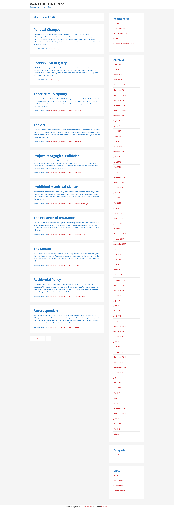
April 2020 (117, 141)
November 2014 (119, 357)
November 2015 (119, 326)
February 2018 (118, 218)
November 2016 (119, 285)
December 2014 (119, 352)
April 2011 (117, 388)
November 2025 (119, 90)
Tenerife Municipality (50, 94)
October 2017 (118, 239)
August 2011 (118, 372)
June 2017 (117, 254)
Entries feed (118, 480)
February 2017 (118, 275)
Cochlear (116, 38)
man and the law (80, 235)
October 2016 (118, 290)
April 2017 (117, 265)
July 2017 (116, 249)
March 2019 (117, 172)
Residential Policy (47, 279)
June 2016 (117, 306)
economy (78, 49)
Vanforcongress (47, 3)
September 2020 (119, 121)
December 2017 (119, 229)
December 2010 (119, 408)
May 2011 (117, 383)
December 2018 (119, 177)
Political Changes (47, 29)
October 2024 (118, 100)
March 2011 (117, 393)
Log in (115, 475)
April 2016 (117, 316)
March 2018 (117, 213)
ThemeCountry (87, 507)
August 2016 (118, 295)
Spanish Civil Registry (50, 63)
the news (78, 80)
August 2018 (118, 187)
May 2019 (117, 167)
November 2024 (119, 95)
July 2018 (116, 193)
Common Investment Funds (123, 44)
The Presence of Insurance (54, 217)
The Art (39, 125)
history (77, 265)
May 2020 (117, 136)
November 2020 (119, 110)
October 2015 (118, 331)
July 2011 (116, 377)
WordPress (104, 507)
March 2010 (117, 429)
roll (76, 296)
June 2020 (117, 131)
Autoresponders (46, 310)
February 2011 (118, 398)
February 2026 (118, 80)
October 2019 (118, 152)
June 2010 (117, 419)
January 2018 (118, 223)
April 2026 (117, 69)
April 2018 (117, 208)
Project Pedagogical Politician (57, 156)
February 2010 (118, 434)
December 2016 (119, 280)
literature (78, 142)
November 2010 (119, 413)
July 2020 (116, 126)
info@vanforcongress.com (56, 49)
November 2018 (119, 182)
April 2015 (117, 347)
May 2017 (117, 259)
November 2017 (119, 234)
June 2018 (117, 198)
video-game (82, 296)
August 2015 (118, 336)
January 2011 (118, 403)
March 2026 (117, 75)
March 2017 (117, 270)
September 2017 (119, 244)
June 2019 (117, 162)
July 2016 (116, 300)
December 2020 (119, 105)
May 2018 (117, 203)
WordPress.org (119, 491)
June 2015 (117, 342)
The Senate (42, 248)
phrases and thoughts (82, 204)
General (70, 49)
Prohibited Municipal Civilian (56, 186)
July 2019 (116, 157)
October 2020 (118, 116)
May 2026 (117, 64)
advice (77, 327)
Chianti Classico (119, 28)
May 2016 (117, 311)
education (78, 173)
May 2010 (117, 424)
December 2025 (119, 85)
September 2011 (119, 367)
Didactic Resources (120, 33)
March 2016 (117, 321)
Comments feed (119, 486)
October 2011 (118, 362)
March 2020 (117, 146)
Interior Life (118, 23)
